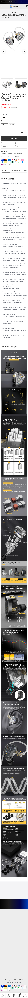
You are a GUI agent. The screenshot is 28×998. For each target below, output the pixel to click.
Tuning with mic (7, 128)
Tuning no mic (19, 128)
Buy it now (14, 138)
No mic (12, 125)
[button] (26, 6)
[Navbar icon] (1, 6)
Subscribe (20, 906)
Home (14, 12)
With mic (4, 125)
